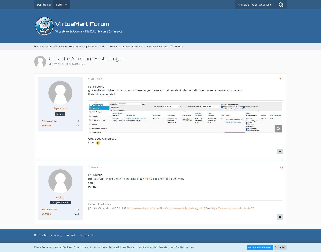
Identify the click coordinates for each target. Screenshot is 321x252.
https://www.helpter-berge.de (184, 208)
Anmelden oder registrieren (255, 4)
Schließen (280, 247)
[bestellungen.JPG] (185, 116)
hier (147, 179)
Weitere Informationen (259, 247)
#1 (281, 79)
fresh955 (58, 64)
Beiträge (46, 125)
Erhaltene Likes (50, 121)
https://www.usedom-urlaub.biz (230, 208)
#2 (281, 167)
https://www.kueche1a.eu (143, 208)
